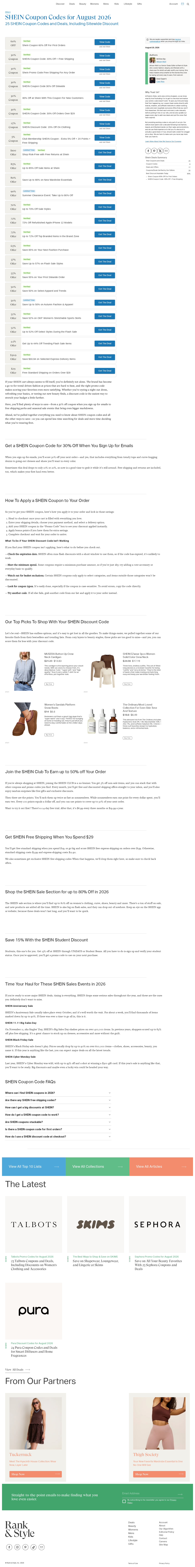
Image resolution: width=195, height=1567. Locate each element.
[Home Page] (17, 4)
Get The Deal (104, 153)
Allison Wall (161, 62)
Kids (116, 4)
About (162, 1526)
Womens (94, 4)
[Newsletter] (182, 4)
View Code (104, 42)
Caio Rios (160, 82)
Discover (60, 4)
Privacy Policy (164, 1563)
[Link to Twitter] (42, 1549)
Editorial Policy (166, 1532)
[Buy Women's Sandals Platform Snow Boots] (24, 722)
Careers (163, 1542)
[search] (188, 4)
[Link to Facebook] (9, 1549)
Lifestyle (128, 4)
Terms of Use (133, 1563)
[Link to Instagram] (17, 1549)
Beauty (82, 4)
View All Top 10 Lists (25, 1166)
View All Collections (88, 1166)
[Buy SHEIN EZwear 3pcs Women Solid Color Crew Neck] (103, 671)
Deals (72, 4)
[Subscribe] (178, 1494)
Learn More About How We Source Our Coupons (163, 141)
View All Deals (14, 1369)
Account (173, 4)
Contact (163, 1538)
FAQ (161, 1535)
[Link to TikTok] (33, 1549)
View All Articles (149, 1166)
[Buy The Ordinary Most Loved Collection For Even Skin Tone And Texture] (103, 722)
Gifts (139, 4)
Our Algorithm (166, 1529)
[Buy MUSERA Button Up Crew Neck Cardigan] (24, 671)
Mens (106, 4)
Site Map (163, 1545)
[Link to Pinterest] (25, 1549)
